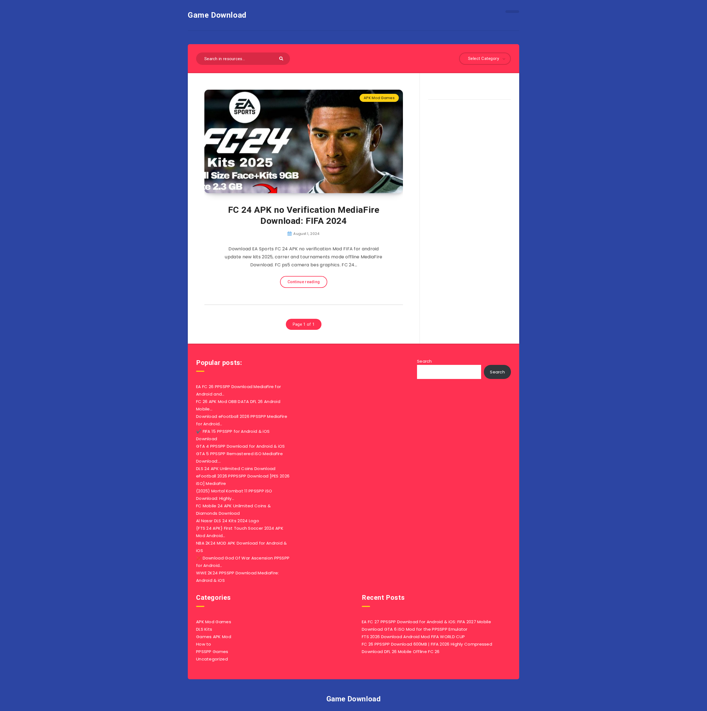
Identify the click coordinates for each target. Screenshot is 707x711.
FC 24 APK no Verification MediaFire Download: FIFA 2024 (303, 215)
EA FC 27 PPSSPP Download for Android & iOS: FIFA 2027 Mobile (426, 622)
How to (203, 644)
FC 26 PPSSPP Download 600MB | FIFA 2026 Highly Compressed (427, 644)
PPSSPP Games (212, 651)
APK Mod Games (379, 97)
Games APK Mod (213, 637)
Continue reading (303, 282)
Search (424, 361)
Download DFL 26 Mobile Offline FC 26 (401, 651)
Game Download (217, 15)
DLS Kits (204, 629)
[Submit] (281, 58)
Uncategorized (212, 659)
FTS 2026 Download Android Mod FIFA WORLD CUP (413, 637)
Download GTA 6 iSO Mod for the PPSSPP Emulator (415, 629)
